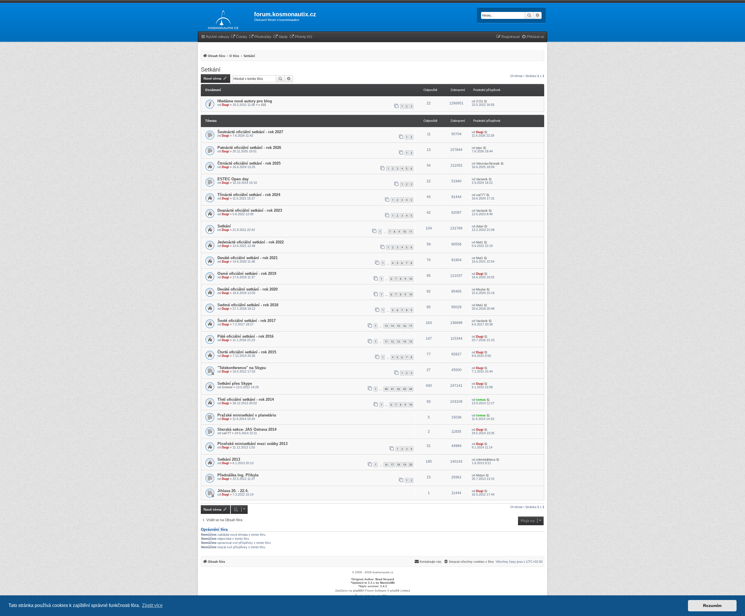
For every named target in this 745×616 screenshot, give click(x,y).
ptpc (479, 147)
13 (386, 326)
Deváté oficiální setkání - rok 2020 (247, 289)
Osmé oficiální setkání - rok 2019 (246, 273)
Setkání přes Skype (234, 383)
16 (404, 326)
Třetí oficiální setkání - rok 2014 (245, 399)
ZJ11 (479, 101)
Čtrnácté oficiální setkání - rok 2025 (249, 163)
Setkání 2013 (228, 459)
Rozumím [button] (712, 605)
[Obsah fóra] (221, 19)
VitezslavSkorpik (488, 163)
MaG (479, 242)
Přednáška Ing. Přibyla (237, 475)
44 (410, 389)
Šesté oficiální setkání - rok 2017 (246, 320)
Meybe (481, 289)
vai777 (480, 195)
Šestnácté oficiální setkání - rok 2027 (250, 132)
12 (392, 341)
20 (410, 465)
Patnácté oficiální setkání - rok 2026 (249, 147)
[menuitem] (239, 37)
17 (410, 326)
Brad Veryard (384, 579)
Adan (479, 226)
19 (404, 465)
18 (398, 465)
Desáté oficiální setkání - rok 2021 (247, 258)
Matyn (480, 475)
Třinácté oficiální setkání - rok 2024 (248, 195)
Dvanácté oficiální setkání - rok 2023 (249, 210)
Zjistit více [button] (152, 605)
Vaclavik (482, 179)
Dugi (225, 104)
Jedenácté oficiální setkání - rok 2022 (250, 242)
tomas (481, 399)
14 (392, 326)
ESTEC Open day (233, 179)
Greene (227, 387)
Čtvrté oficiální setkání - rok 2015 (246, 352)
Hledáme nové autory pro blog (244, 101)
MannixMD (387, 582)
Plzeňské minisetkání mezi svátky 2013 (252, 443)
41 (392, 389)
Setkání (211, 69)
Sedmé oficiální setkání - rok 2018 (247, 305)
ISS (263, 104)
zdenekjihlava (485, 459)
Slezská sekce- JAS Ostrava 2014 (246, 429)
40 (386, 389)
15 (398, 326)
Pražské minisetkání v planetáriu (246, 415)
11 (410, 232)
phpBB (357, 590)
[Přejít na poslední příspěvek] (486, 101)
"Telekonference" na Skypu (241, 368)
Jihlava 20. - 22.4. (233, 491)
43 (404, 389)
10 (404, 232)
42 (398, 389)
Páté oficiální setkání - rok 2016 (245, 336)
